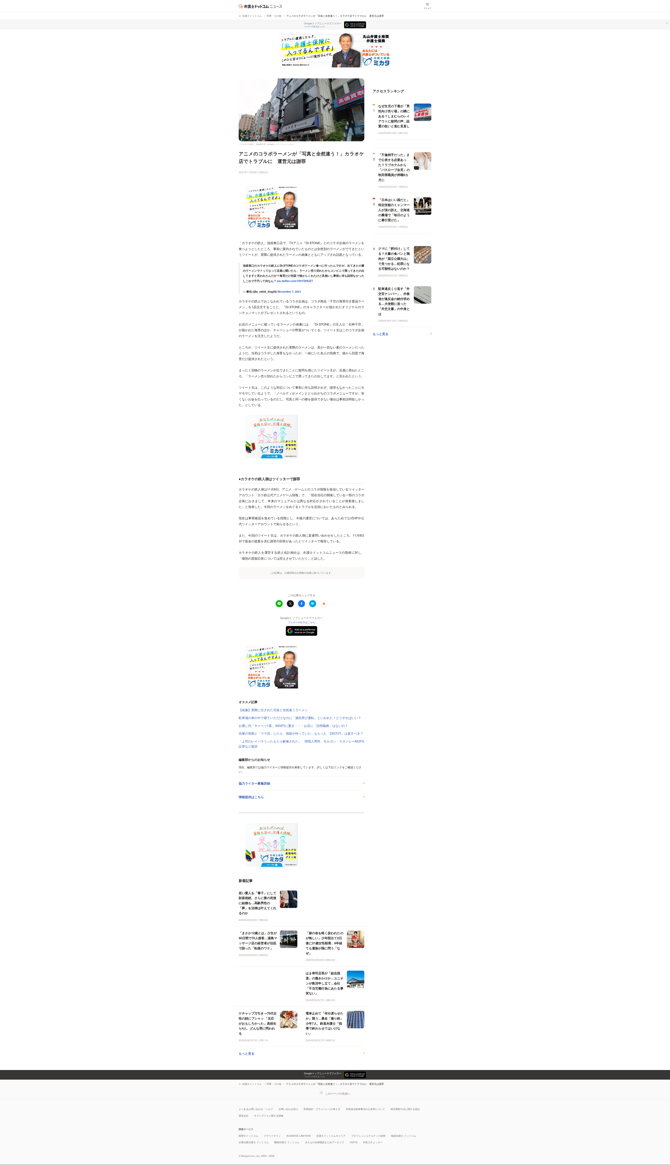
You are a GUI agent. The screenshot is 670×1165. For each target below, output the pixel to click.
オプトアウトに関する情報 (268, 1115)
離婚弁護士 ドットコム (286, 1142)
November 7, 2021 (289, 292)
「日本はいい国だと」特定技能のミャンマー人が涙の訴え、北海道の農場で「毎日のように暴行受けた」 (394, 209)
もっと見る (246, 1053)
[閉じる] (667, 23)
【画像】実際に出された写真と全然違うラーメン (273, 710)
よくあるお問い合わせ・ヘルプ (256, 1109)
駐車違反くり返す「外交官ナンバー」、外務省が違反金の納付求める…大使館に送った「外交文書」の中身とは (394, 301)
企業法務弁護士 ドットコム (254, 1142)
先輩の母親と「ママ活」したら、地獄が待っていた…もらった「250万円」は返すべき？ (301, 733)
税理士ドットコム (248, 1135)
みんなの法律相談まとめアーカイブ (324, 1142)
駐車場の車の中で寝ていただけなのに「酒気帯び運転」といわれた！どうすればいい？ (300, 717)
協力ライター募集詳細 (254, 783)
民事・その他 (274, 15)
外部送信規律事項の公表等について (365, 1109)
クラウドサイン (272, 1135)
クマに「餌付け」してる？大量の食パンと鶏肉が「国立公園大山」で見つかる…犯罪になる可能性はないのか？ (394, 258)
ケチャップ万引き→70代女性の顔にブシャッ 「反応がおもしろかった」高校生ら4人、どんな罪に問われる (258, 1023)
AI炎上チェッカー (372, 1142)
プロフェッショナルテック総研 (368, 1135)
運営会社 (243, 1115)
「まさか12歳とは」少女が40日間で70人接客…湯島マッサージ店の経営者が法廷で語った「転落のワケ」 (258, 940)
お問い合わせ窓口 (288, 1109)
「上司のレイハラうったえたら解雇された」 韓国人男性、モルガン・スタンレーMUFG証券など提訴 (301, 743)
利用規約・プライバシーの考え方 (322, 1109)
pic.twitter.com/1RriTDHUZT (295, 281)
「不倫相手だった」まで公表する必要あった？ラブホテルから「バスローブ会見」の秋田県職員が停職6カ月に (394, 167)
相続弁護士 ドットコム (403, 1135)
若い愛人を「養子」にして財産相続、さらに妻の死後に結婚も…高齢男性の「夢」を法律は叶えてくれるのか (257, 903)
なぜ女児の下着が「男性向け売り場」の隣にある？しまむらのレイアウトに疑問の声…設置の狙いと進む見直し (394, 116)
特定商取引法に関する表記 (405, 1109)
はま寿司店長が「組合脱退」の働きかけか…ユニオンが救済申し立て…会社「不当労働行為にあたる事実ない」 (324, 983)
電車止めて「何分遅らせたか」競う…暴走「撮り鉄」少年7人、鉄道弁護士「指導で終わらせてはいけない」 (324, 1023)
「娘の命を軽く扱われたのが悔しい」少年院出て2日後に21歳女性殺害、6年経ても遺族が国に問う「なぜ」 (324, 943)
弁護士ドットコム (252, 15)
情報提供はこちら (251, 797)
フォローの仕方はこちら (314, 26)
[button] (323, 603)
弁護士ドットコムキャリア (331, 1135)
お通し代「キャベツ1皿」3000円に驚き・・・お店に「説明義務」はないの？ (293, 725)
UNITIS (354, 1142)
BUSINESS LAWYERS (298, 1135)
